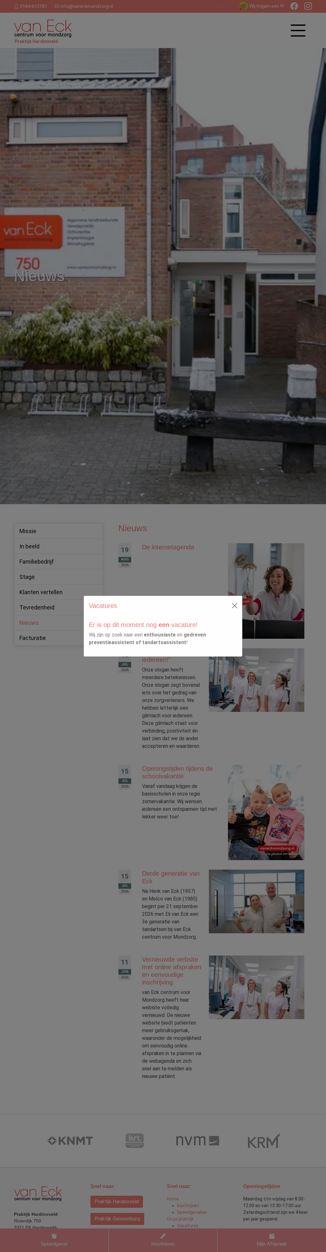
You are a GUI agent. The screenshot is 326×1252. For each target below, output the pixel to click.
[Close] (235, 606)
